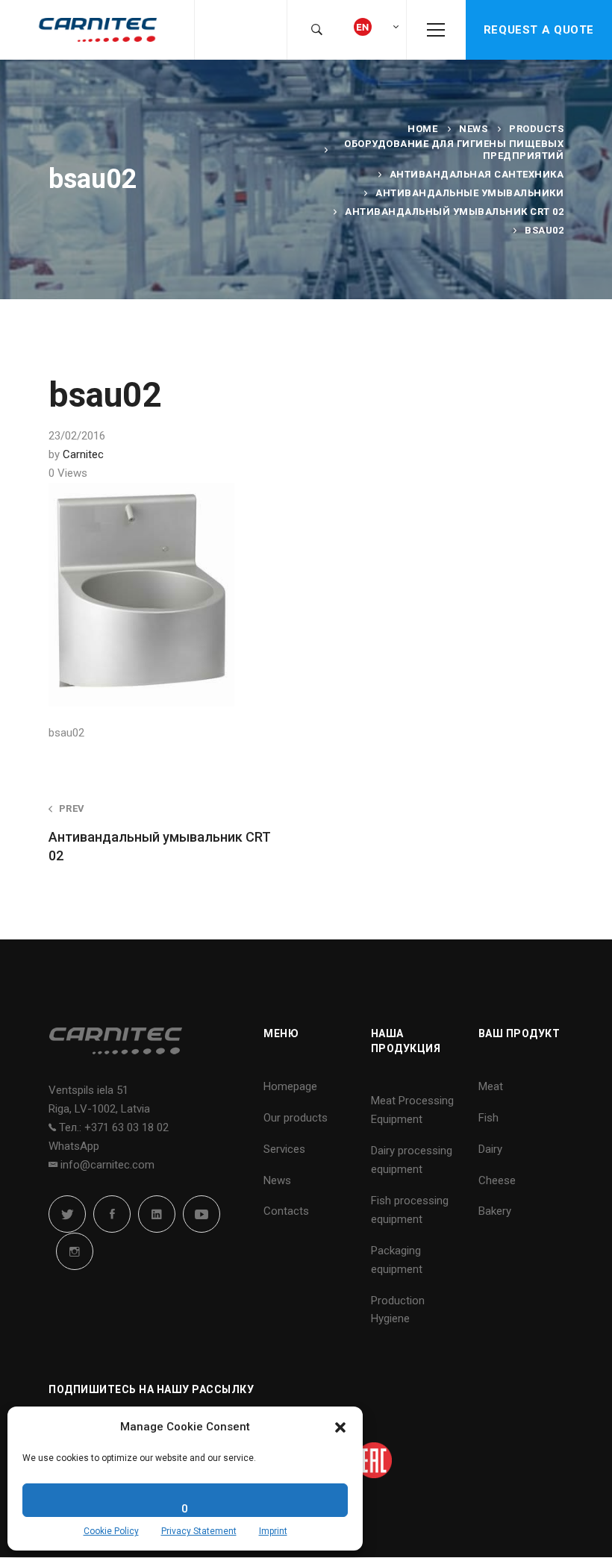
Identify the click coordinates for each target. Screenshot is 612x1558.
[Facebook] (112, 1214)
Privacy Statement (199, 1531)
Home (422, 128)
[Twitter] (67, 1214)
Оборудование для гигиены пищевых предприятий (453, 149)
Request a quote (539, 30)
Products (536, 128)
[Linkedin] (156, 1214)
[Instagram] (74, 1251)
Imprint (273, 1531)
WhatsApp (74, 1146)
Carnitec (83, 454)
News (473, 128)
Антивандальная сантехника (477, 174)
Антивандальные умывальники (469, 192)
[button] (340, 1427)
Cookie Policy (111, 1531)
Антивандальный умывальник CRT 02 (454, 211)
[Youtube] (201, 1214)
